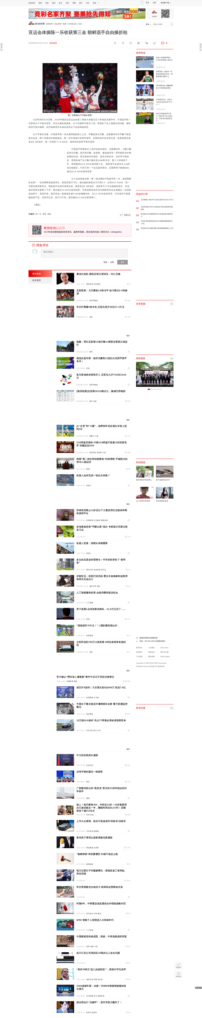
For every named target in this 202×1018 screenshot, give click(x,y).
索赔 (75, 681)
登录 (105, 262)
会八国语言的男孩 (143, 501)
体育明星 (89, 636)
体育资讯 (92, 452)
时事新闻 (89, 520)
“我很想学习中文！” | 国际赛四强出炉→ (98, 625)
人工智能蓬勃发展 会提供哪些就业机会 (97, 592)
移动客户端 (165, 3)
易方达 (103, 570)
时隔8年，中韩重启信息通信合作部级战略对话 (101, 903)
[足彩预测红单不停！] (87, 13)
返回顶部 (178, 983)
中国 (104, 452)
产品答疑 (139, 656)
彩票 (95, 401)
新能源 (96, 831)
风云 (95, 730)
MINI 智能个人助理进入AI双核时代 (95, 920)
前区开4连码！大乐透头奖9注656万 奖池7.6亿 (101, 687)
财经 (53, 3)
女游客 (96, 848)
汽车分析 (89, 730)
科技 (67, 3)
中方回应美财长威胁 (87, 755)
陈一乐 (38, 214)
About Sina (164, 648)
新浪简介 (139, 648)
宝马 (95, 996)
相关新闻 (36, 274)
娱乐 (60, 3)
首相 (87, 1012)
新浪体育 (49, 24)
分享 (154, 43)
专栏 (87, 3)
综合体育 (57, 24)
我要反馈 (127, 215)
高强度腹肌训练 (162, 501)
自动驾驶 (89, 996)
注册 (154, 3)
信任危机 (97, 284)
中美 (96, 946)
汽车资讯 (89, 831)
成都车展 (101, 996)
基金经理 (97, 570)
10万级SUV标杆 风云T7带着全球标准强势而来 (101, 720)
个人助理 (89, 930)
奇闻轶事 (69, 681)
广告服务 (151, 648)
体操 (64, 24)
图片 (81, 3)
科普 (88, 815)
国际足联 (89, 284)
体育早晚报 (93, 300)
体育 (47, 3)
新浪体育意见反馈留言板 (149, 638)
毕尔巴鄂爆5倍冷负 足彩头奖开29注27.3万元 (100, 307)
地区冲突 (92, 586)
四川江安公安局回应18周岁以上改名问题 (98, 953)
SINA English (165, 656)
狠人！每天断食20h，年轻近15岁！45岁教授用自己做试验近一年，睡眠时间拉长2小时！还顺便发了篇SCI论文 (101, 807)
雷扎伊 (100, 979)
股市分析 (89, 570)
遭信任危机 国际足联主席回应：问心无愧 (98, 274)
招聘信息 (151, 652)
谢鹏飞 (91, 436)
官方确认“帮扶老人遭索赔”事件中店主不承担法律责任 (85, 677)
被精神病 (89, 864)
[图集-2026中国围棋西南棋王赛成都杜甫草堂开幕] (154, 374)
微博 (138, 43)
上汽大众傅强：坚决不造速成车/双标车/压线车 (101, 821)
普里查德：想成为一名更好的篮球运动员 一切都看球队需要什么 (164, 74)
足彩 (91, 317)
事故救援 (89, 848)
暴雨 (88, 798)
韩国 (88, 469)
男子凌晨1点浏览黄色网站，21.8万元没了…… (101, 609)
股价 (88, 782)
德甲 (91, 352)
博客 (74, 3)
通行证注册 (164, 652)
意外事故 (89, 714)
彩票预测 (89, 697)
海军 (88, 946)
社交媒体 (97, 520)
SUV (99, 730)
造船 (92, 946)
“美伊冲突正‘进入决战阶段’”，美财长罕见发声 (101, 969)
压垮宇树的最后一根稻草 (89, 771)
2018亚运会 (72, 24)
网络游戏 (104, 520)
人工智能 (89, 603)
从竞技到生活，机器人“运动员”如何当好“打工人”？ (164, 102)
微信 (146, 43)
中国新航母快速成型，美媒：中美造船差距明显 (101, 936)
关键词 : (32, 214)
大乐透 (96, 697)
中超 (96, 436)
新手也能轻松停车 (163, 480)
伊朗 (98, 586)
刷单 (88, 619)
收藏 (130, 43)
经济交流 (89, 913)
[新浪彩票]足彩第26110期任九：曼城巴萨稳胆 (100, 391)
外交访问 (89, 765)
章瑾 (44, 214)
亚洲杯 (99, 452)
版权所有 (161, 666)
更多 (94, 3)
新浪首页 (32, 3)
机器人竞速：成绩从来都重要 (92, 543)
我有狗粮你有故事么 (144, 480)
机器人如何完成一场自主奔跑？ (93, 475)
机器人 (88, 485)
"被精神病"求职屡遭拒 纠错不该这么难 (97, 854)
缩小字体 (115, 43)
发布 (122, 262)
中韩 (95, 913)
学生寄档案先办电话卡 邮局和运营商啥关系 (99, 887)
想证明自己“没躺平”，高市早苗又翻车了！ (99, 1002)
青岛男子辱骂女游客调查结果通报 (94, 837)
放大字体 (123, 43)
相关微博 (36, 280)
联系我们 (139, 652)
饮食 (92, 815)
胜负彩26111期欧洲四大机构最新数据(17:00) (157, 228)
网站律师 (151, 656)
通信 (99, 913)
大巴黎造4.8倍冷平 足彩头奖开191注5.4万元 (157, 200)
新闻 (40, 3)
